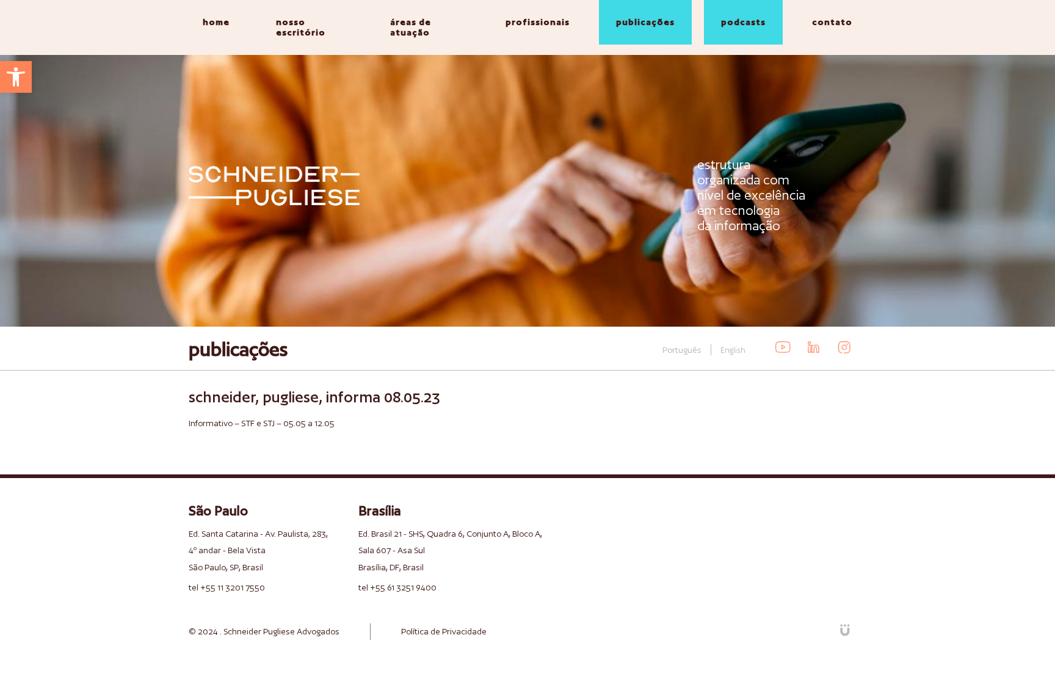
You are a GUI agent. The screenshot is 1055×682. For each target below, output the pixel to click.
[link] (16, 77)
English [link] (732, 350)
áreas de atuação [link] (410, 27)
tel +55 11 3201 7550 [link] (227, 587)
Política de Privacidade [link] (444, 631)
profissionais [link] (538, 22)
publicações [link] (645, 22)
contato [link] (832, 22)
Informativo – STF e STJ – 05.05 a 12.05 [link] (262, 423)
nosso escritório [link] (300, 27)
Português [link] (682, 350)
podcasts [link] (743, 22)
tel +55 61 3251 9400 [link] (397, 587)
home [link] (216, 22)
